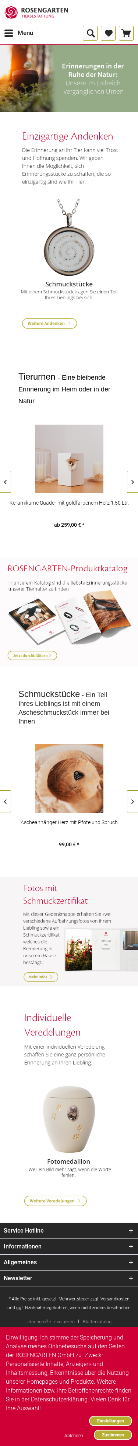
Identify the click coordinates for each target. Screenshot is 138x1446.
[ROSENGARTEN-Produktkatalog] (69, 612)
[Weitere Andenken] (69, 159)
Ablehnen (73, 1435)
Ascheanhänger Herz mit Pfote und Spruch (69, 822)
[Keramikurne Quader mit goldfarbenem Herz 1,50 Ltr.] (69, 459)
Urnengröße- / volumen (50, 1321)
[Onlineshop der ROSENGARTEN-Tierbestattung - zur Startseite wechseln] (36, 13)
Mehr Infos (69, 932)
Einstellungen (110, 1421)
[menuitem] (18, 33)
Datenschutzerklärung (59, 1399)
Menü (25, 32)
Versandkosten (115, 1299)
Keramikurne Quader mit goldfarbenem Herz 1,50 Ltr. (69, 503)
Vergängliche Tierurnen (69, 78)
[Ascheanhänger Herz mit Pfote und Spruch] (69, 778)
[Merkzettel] (108, 33)
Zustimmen (113, 1435)
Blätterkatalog (97, 1321)
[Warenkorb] (126, 33)
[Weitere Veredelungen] (69, 1039)
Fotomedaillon (69, 1130)
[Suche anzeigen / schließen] (90, 33)
